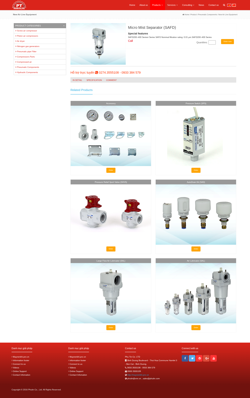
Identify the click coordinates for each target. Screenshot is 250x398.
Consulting (187, 5)
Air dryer (20, 41)
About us (143, 5)
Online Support (19, 371)
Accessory (111, 103)
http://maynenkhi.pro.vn (138, 375)
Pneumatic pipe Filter (26, 51)
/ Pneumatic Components (207, 15)
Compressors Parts (25, 57)
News (201, 5)
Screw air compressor (26, 31)
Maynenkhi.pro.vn (20, 357)
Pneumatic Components (27, 67)
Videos (15, 367)
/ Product (193, 15)
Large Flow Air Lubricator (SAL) (110, 261)
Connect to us (19, 364)
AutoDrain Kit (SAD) (196, 182)
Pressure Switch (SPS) (196, 103)
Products (156, 5)
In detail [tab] (77, 80)
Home (132, 5)
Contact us (213, 5)
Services (171, 5)
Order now (227, 41)
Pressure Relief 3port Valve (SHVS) (111, 182)
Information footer (20, 360)
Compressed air (24, 62)
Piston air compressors (27, 36)
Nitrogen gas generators (27, 46)
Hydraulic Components (27, 72)
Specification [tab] (94, 80)
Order (111, 170)
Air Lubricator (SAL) (196, 261)
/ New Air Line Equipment (227, 15)
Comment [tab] (111, 80)
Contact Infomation (21, 375)
